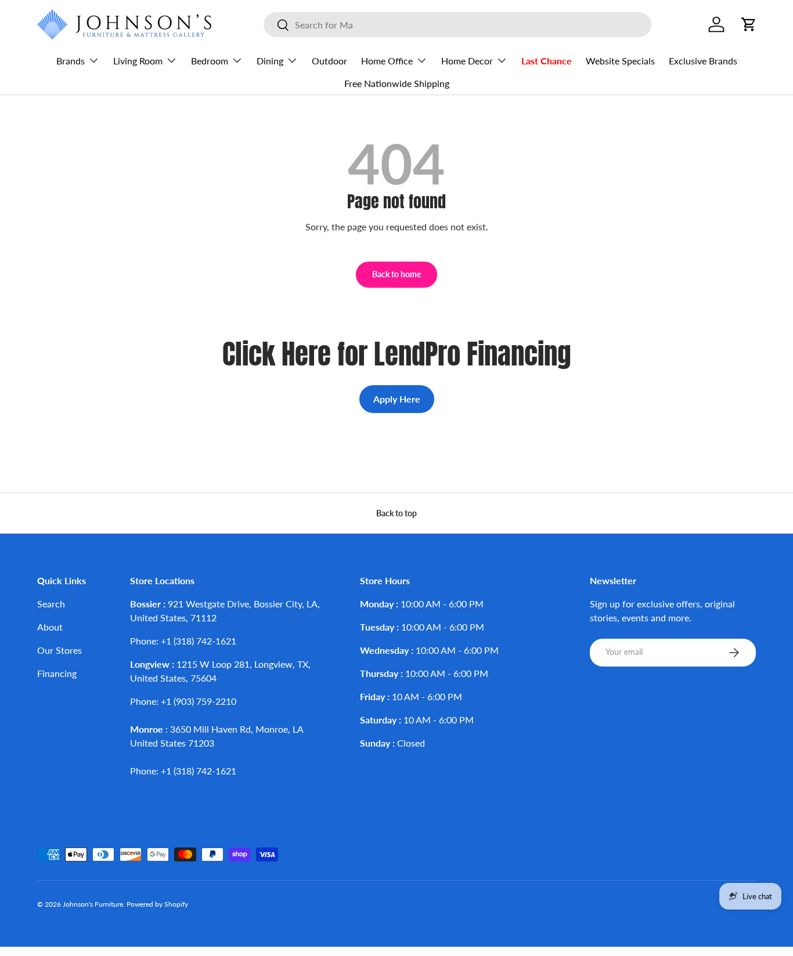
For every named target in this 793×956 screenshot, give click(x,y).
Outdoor (329, 60)
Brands (70, 60)
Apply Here (396, 398)
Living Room (138, 60)
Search (51, 603)
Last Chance (546, 60)
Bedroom (209, 60)
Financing (57, 673)
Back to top (396, 513)
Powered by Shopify (157, 904)
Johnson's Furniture (93, 904)
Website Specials (620, 60)
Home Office (387, 60)
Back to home (396, 274)
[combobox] (457, 24)
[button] (749, 24)
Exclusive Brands (703, 60)
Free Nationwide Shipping (396, 83)
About (50, 626)
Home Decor (467, 60)
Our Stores (59, 650)
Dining (270, 60)
